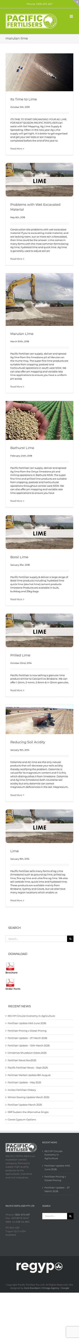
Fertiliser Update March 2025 (25, 1104)
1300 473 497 (22, 1214)
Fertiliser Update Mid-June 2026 (27, 1023)
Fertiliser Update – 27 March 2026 (27, 1037)
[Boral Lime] (39, 532)
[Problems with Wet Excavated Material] (39, 180)
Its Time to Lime (23, 99)
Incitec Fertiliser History (22, 1089)
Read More (16, 148)
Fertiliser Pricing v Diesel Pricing (27, 1030)
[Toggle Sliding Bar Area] (75, 3)
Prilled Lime (20, 655)
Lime (14, 851)
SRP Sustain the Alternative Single (28, 1112)
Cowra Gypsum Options (22, 1119)
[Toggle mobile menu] (71, 16)
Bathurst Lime (22, 448)
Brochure (11, 972)
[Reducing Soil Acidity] (39, 719)
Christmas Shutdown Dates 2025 (27, 1052)
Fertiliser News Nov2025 (22, 1060)
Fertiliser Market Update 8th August (29, 1075)
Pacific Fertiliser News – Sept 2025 (28, 1067)
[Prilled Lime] (39, 630)
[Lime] (39, 826)
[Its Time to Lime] (39, 72)
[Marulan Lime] (39, 299)
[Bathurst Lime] (39, 420)
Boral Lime (19, 557)
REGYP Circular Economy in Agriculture (31, 1015)
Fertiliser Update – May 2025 (24, 1082)
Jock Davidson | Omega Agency (41, 1288)
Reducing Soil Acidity (27, 742)
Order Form (13, 988)
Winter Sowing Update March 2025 (28, 1097)
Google (65, 1288)
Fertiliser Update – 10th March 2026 (29, 1045)
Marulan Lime (21, 334)
